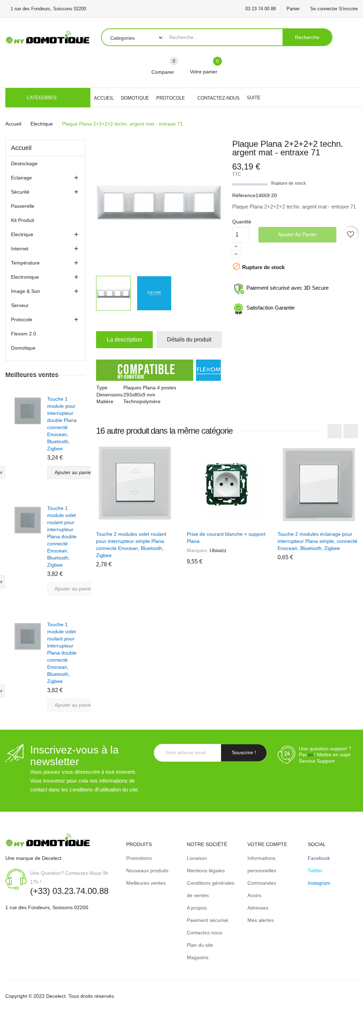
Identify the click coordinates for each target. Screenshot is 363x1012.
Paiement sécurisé (207, 920)
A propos (197, 908)
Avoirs (254, 895)
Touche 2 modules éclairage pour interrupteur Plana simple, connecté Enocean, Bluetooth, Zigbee (317, 541)
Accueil (21, 147)
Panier (293, 8)
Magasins (197, 957)
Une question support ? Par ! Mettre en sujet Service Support (325, 755)
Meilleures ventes (146, 883)
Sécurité (20, 192)
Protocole (21, 319)
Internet (19, 248)
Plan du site (200, 945)
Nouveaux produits (147, 870)
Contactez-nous (204, 932)
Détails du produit (189, 340)
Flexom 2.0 (23, 334)
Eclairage (21, 177)
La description (124, 340)
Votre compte (267, 844)
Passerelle (22, 206)
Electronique (25, 277)
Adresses (257, 908)
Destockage (24, 163)
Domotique (23, 348)
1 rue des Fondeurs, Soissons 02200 (46, 907)
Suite (254, 97)
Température (25, 263)
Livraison (197, 858)
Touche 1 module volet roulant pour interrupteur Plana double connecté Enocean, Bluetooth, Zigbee (62, 536)
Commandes (261, 883)
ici (310, 754)
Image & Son (25, 291)
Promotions (139, 858)
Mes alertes (260, 920)
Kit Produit (22, 220)
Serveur (20, 305)
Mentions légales (206, 870)
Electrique (22, 234)
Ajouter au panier (297, 234)
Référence (244, 195)
